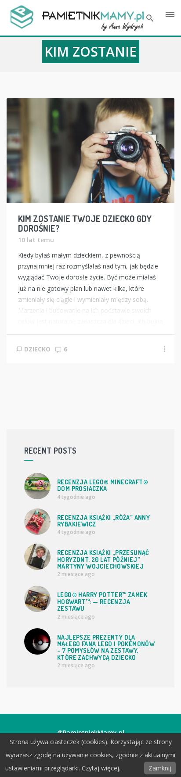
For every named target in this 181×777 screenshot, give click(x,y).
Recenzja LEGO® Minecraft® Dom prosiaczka (102, 485)
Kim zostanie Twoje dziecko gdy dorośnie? (85, 223)
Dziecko (37, 349)
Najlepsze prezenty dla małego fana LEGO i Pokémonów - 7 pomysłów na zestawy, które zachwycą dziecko (106, 647)
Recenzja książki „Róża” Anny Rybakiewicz (103, 521)
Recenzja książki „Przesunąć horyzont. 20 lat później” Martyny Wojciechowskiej (103, 559)
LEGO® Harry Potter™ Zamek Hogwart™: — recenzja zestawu (102, 601)
